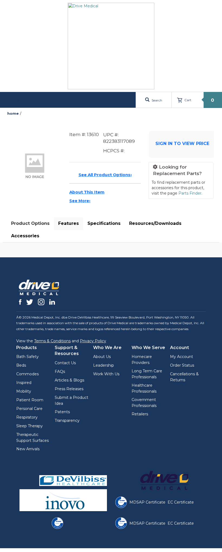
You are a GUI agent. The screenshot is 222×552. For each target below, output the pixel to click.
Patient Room (29, 399)
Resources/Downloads (155, 223)
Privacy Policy (93, 341)
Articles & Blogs (69, 380)
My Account (181, 356)
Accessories (25, 235)
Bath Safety (27, 356)
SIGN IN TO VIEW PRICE (182, 143)
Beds (21, 365)
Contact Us (65, 362)
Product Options (30, 223)
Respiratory (27, 417)
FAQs (60, 371)
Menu (21, 100)
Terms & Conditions (52, 341)
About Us (102, 356)
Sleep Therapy (29, 425)
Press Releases (69, 388)
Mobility (23, 391)
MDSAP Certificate (147, 502)
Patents (62, 411)
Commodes (27, 374)
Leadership (103, 365)
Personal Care (29, 408)
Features (68, 223)
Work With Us (106, 374)
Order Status (182, 365)
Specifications (103, 223)
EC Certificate (181, 502)
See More (79, 200)
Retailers (140, 414)
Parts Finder (189, 193)
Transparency (67, 420)
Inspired (23, 382)
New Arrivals (28, 448)
